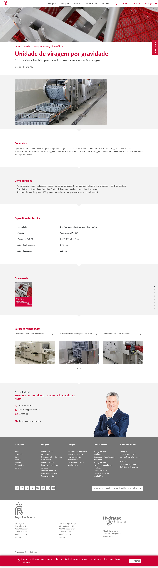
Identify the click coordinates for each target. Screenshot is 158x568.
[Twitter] (20, 67)
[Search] (115, 3)
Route (17, 537)
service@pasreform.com (130, 457)
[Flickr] (53, 488)
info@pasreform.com (129, 467)
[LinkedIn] (17, 66)
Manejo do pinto (47, 462)
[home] (5, 3)
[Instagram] (32, 488)
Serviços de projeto (75, 454)
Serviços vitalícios (75, 457)
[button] (28, 66)
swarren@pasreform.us (29, 409)
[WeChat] (38, 488)
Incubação (45, 454)
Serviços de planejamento (78, 451)
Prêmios (33, 552)
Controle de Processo (49, 473)
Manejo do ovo (47, 451)
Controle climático (48, 470)
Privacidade (19, 552)
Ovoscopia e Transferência (51, 457)
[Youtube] (43, 488)
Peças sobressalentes (76, 462)
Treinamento (73, 459)
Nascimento (46, 459)
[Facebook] (24, 66)
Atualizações (73, 465)
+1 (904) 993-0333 (27, 405)
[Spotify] (48, 488)
